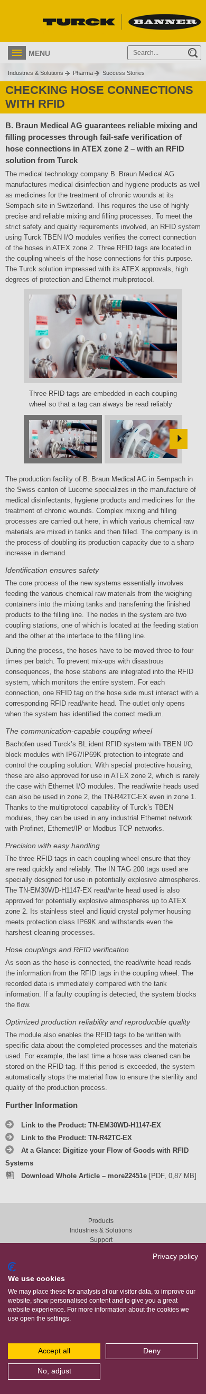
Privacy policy (175, 1256)
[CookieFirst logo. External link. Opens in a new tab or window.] (12, 1267)
